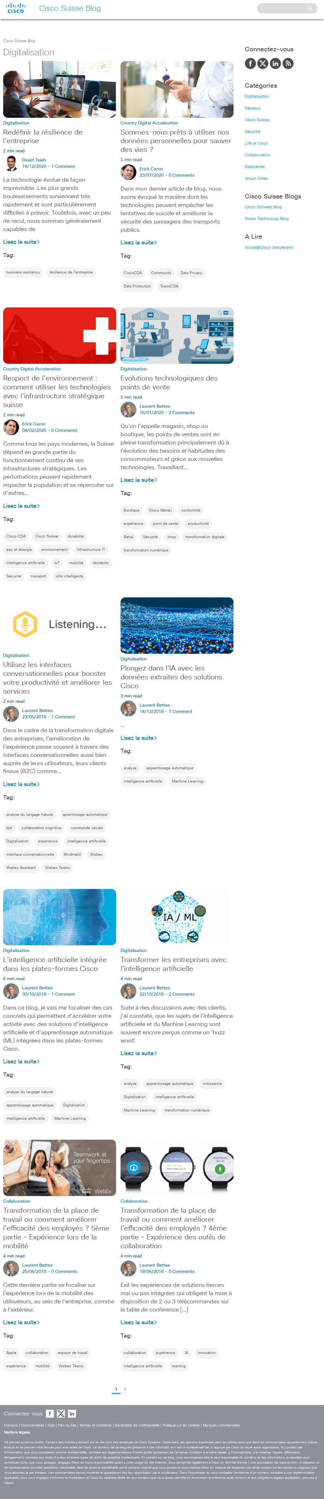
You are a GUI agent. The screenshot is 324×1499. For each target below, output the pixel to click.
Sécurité (13, 576)
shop (171, 537)
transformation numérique (146, 550)
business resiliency (23, 272)
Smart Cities (256, 179)
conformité (190, 511)
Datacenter (255, 167)
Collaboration (257, 155)
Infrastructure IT (91, 550)
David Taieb (34, 160)
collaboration (37, 1353)
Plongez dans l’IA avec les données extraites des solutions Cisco (171, 677)
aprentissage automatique (85, 815)
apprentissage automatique (169, 768)
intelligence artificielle (25, 563)
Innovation (207, 1353)
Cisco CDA (16, 537)
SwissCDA (169, 286)
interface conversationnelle (30, 855)
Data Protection (137, 286)
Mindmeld (72, 855)
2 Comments (182, 413)
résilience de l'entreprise (71, 272)
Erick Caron (151, 169)
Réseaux (253, 108)
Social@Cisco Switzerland (269, 248)
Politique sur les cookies (181, 1425)
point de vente (165, 524)
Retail (129, 537)
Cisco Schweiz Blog (263, 207)
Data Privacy (191, 273)
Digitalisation (17, 841)
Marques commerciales (221, 1425)
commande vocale (87, 828)
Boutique (132, 511)
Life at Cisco (256, 144)
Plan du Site (67, 1425)
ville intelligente (70, 576)
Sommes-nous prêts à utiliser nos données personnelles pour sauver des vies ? (176, 141)
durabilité (76, 537)
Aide (51, 1425)
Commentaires (32, 1425)
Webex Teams (57, 868)
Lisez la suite (19, 242)
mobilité (76, 563)
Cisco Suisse (46, 537)
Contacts (11, 1425)
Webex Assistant (21, 868)
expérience (133, 524)
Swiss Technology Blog (267, 219)
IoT (57, 563)
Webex (96, 855)
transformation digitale (204, 537)
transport (38, 576)
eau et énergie (19, 550)
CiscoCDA (133, 273)
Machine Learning (187, 782)
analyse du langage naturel (29, 815)
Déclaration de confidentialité (137, 1425)
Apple (11, 1353)
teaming (179, 1366)
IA (186, 1353)
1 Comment (63, 166)
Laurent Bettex (155, 406)
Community (161, 273)
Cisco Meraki (160, 511)
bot (9, 828)
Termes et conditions (95, 1425)
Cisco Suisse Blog (19, 41)
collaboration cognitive (41, 828)
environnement (54, 550)
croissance (212, 1084)
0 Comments (182, 175)
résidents (101, 563)
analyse (130, 768)
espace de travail (73, 1353)
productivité (198, 524)
